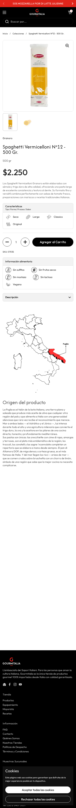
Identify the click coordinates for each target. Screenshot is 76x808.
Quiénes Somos (11, 738)
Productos (8, 700)
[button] (69, 12)
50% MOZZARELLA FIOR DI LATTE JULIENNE (38, 3)
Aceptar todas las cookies (38, 790)
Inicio (5, 33)
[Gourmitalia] (37, 12)
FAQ (5, 729)
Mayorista (8, 709)
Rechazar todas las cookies (38, 799)
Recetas (7, 713)
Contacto (8, 733)
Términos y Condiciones (16, 751)
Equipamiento (10, 704)
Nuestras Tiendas (12, 742)
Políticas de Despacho (15, 747)
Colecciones (18, 33)
